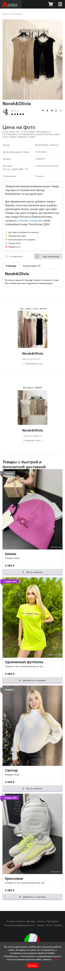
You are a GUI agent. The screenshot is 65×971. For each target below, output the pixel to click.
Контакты (58, 925)
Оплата (40, 921)
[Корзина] (51, 4)
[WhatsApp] (56, 110)
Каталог (6, 14)
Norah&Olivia (17, 14)
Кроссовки (14, 878)
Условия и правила (15, 921)
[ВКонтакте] (43, 110)
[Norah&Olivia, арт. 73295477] (32, 98)
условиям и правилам (29, 220)
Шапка (10, 553)
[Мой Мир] (60, 110)
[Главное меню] (60, 4)
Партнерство (52, 921)
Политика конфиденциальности (19, 925)
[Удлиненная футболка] (32, 617)
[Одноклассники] (47, 110)
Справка (40, 925)
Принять (32, 965)
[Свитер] (32, 726)
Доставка (31, 921)
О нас (49, 925)
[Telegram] (52, 110)
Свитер (11, 770)
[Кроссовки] (32, 834)
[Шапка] (32, 509)
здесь (55, 959)
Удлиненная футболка (24, 662)
